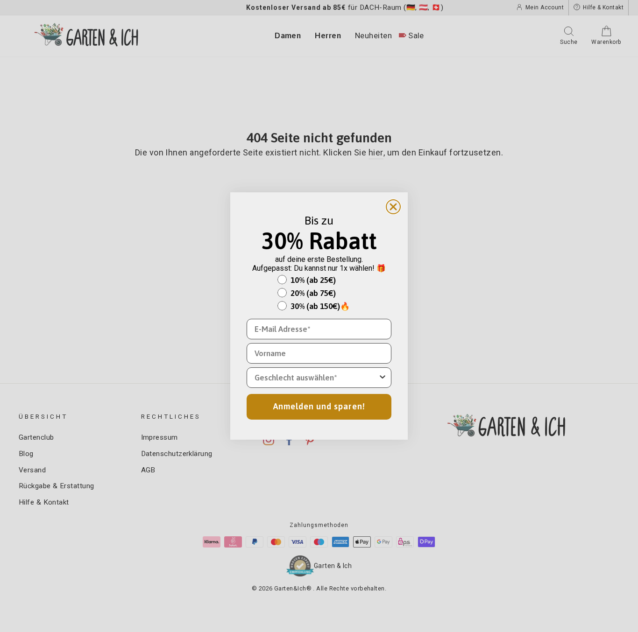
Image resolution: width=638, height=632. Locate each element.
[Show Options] (382, 377)
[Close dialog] (393, 207)
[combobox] (316, 377)
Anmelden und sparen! (319, 406)
